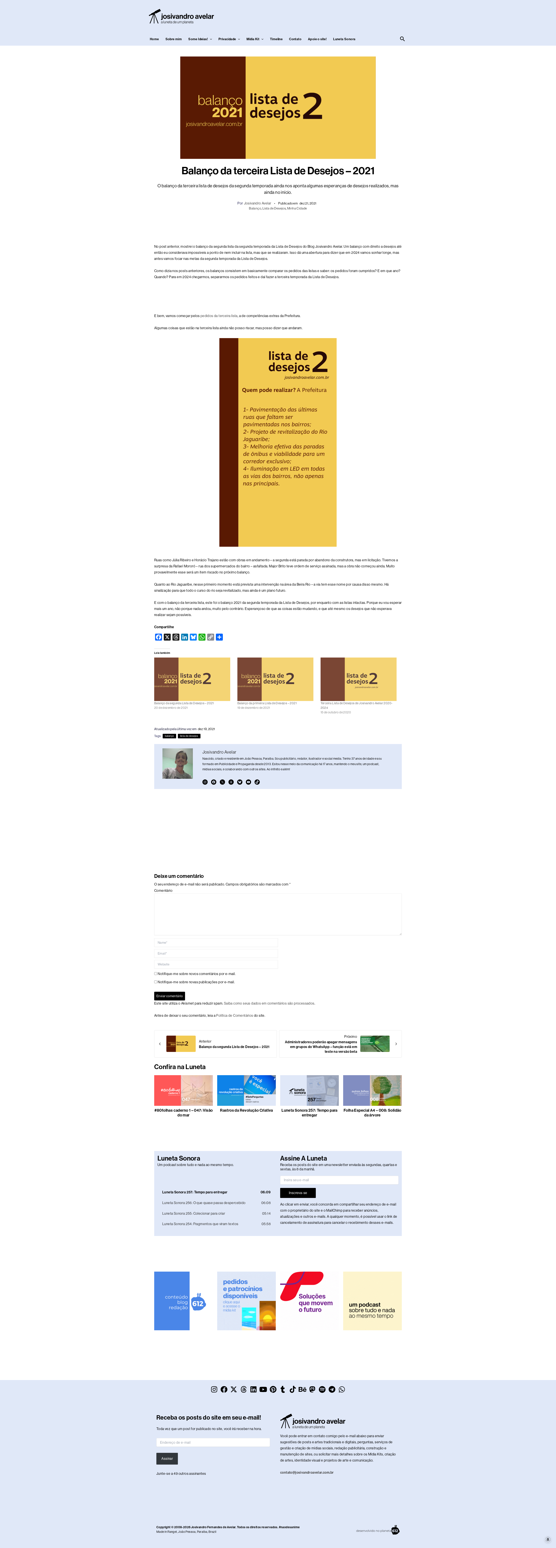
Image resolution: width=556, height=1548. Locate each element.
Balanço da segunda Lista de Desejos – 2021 (184, 703)
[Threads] (231, 782)
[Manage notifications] (547, 1539)
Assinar (167, 1459)
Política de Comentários (234, 1015)
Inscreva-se (298, 1193)
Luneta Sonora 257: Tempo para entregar (309, 1113)
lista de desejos (189, 735)
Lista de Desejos (274, 208)
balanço (169, 735)
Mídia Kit (253, 39)
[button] (210, 39)
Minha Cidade (297, 208)
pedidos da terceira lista (219, 316)
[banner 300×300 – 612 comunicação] (183, 1301)
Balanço (255, 208)
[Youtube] (248, 782)
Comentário (163, 891)
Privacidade (227, 39)
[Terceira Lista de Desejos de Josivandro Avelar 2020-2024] (360, 679)
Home (154, 39)
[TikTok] (257, 782)
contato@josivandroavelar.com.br (307, 1472)
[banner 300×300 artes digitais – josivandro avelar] (246, 1301)
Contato (295, 39)
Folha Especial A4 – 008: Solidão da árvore (372, 1113)
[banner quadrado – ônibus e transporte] (309, 1301)
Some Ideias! (198, 39)
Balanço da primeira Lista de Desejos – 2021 (267, 703)
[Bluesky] (239, 782)
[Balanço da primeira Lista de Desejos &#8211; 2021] (276, 679)
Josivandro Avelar (257, 203)
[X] (222, 782)
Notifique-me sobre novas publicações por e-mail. (196, 982)
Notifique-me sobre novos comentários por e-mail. (196, 974)
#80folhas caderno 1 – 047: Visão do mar (183, 1113)
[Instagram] (205, 782)
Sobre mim (173, 39)
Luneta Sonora (344, 39)
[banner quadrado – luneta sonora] (372, 1301)
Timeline (276, 39)
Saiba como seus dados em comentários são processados (269, 1003)
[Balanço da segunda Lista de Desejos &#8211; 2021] (193, 679)
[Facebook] (213, 782)
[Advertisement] (327, 15)
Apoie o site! (317, 39)
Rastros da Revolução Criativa (246, 1110)
